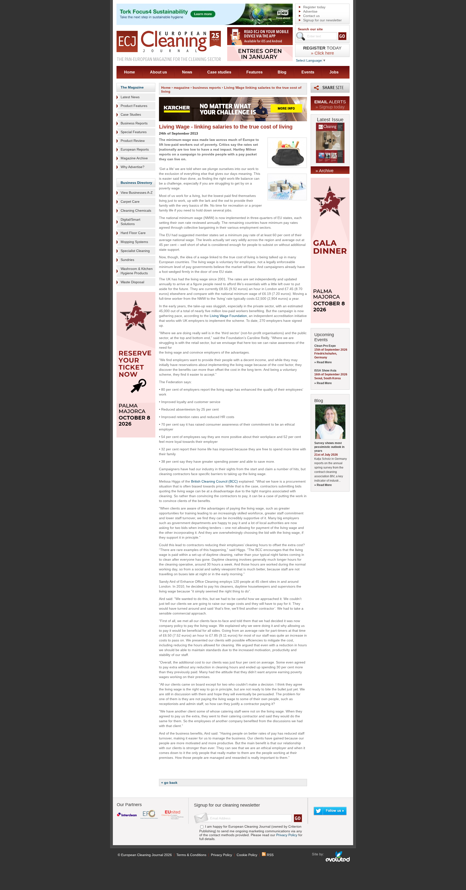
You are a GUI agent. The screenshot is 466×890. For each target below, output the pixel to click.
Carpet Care (130, 201)
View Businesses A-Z (137, 192)
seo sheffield (331, 856)
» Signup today (330, 107)
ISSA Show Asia (325, 370)
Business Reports (134, 123)
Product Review (133, 141)
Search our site (310, 29)
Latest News (130, 97)
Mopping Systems (134, 242)
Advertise (310, 11)
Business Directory (136, 183)
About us (158, 72)
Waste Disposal (132, 282)
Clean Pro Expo (325, 346)
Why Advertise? (132, 167)
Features (254, 72)
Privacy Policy (286, 835)
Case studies (219, 72)
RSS (270, 855)
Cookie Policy (247, 855)
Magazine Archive (134, 158)
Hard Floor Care (133, 233)
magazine (182, 87)
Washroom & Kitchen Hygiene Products (137, 271)
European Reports (135, 149)
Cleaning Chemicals (136, 210)
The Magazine (132, 87)
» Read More (323, 362)
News (187, 72)
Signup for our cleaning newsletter (227, 805)
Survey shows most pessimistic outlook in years (329, 447)
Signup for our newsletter (322, 20)
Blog (282, 72)
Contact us (311, 16)
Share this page (330, 88)
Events (307, 72)
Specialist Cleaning (135, 251)
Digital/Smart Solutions (130, 222)
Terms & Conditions (191, 855)
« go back (169, 783)
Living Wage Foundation (228, 316)
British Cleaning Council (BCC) (214, 481)
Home (129, 72)
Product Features (134, 106)
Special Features (134, 132)
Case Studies (131, 114)
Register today (314, 7)
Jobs (334, 72)
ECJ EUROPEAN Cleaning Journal (168, 45)
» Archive (324, 170)
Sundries (127, 260)
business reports (207, 87)
